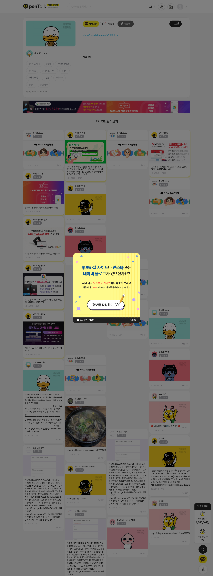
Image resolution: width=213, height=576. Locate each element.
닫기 (132, 320)
